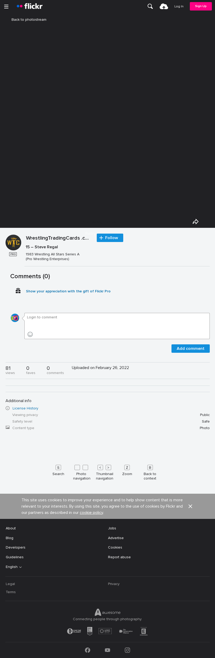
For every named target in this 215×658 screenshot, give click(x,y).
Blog (9, 538)
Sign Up (201, 6)
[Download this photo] (207, 221)
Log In (179, 6)
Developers (15, 547)
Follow (111, 237)
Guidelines (15, 557)
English (12, 567)
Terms (11, 592)
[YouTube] (107, 650)
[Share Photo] (195, 221)
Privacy (114, 584)
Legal (10, 584)
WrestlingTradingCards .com (59, 238)
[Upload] (164, 6)
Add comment (191, 348)
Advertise (116, 538)
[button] (190, 506)
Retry (90, 233)
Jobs (112, 528)
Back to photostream (29, 19)
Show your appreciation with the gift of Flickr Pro (68, 291)
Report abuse (119, 557)
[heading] (29, 6)
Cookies (115, 547)
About (11, 528)
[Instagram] (127, 650)
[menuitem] (150, 6)
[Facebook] (87, 650)
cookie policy (91, 512)
